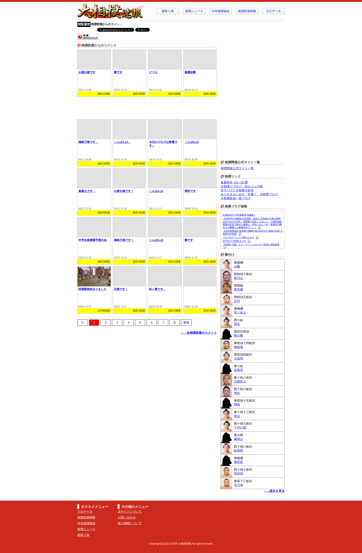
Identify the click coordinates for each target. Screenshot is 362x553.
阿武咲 (238, 473)
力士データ (273, 11)
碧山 (237, 416)
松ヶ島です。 (157, 289)
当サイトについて (130, 511)
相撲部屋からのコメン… (106, 24)
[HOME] (113, 17)
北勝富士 (240, 381)
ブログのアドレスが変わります (238, 237)
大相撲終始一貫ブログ (236, 198)
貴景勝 (238, 289)
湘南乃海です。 (88, 141)
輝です (118, 72)
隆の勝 (238, 335)
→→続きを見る (274, 490)
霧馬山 (238, 439)
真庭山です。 (86, 191)
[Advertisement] (147, 107)
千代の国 (240, 427)
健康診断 (190, 72)
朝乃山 (238, 278)
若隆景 (238, 370)
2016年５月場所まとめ (234, 241)
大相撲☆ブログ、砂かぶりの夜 (242, 186)
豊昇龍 (238, 462)
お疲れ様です (86, 72)
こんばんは (192, 141)
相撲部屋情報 (247, 11)
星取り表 (168, 11)
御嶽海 (238, 347)
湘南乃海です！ (124, 240)
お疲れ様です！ (124, 191)
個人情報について (130, 523)
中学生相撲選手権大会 (92, 240)
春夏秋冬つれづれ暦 (234, 182)
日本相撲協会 (221, 11)
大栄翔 (238, 358)
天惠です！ (121, 289)
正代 (237, 301)
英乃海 (238, 485)
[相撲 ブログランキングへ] (87, 37)
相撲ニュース (194, 11)
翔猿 (237, 404)
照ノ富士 (240, 312)
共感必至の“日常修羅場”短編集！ (239, 215)
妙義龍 (238, 450)
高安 (237, 324)
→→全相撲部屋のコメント (199, 332)
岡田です (190, 191)
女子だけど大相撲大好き (237, 190)
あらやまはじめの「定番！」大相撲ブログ (249, 194)
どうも (153, 72)
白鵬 (237, 266)
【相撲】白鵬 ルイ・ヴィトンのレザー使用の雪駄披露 (251, 244)
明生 (237, 393)
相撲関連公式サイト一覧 (237, 168)
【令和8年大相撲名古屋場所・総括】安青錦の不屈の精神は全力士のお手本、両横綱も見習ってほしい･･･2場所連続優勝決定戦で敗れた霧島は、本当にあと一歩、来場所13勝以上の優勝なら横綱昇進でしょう (252, 223)
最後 (186, 322)
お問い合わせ (127, 517)
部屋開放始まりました (92, 289)
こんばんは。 (122, 141)
